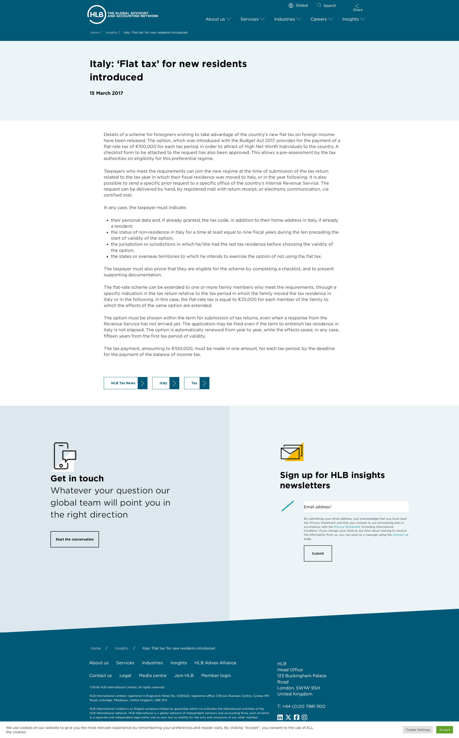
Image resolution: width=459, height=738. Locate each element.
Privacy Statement (347, 527)
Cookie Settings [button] (418, 730)
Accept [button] (444, 730)
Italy (163, 383)
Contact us (400, 534)
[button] (358, 7)
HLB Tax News (123, 383)
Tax (194, 383)
